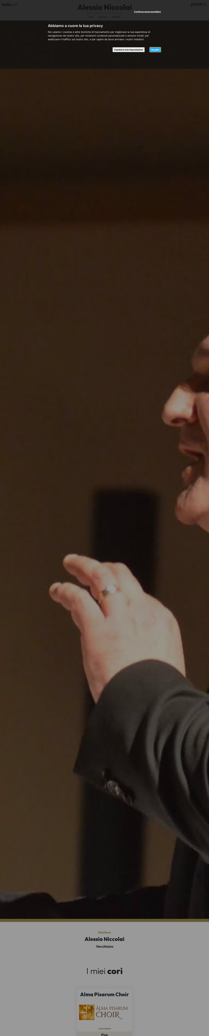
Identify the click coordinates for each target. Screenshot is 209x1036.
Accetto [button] (155, 49)
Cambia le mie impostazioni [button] (128, 49)
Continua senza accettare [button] (147, 11)
